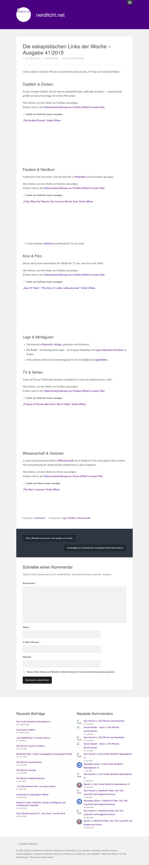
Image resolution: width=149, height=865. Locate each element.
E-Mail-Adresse (31, 642)
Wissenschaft (83, 518)
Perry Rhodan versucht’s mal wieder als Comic (49, 538)
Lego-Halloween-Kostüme (109, 350)
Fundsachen (39, 518)
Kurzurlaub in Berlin (25, 730)
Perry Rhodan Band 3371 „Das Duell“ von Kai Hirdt (40, 814)
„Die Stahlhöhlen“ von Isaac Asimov (33, 738)
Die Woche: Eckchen (26, 770)
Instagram (37, 854)
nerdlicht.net (50, 14)
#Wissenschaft (66, 460)
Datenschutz (71, 851)
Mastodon (48, 854)
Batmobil (47, 344)
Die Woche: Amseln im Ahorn (30, 746)
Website (27, 657)
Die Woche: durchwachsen (29, 762)
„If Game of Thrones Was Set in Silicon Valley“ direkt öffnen (54, 404)
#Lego (58, 344)
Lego (64, 518)
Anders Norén (46, 857)
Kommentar (29, 583)
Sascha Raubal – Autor (94, 727)
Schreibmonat (68, 854)
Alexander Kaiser (92, 764)
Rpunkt (87, 784)
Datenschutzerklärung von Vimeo (73, 476)
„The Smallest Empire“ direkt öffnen (42, 120)
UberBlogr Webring (27, 844)
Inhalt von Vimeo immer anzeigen (43, 483)
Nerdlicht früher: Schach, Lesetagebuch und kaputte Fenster (44, 754)
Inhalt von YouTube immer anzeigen (44, 114)
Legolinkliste (100, 360)
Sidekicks (49, 243)
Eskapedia (96, 851)
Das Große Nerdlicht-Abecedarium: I (33, 722)
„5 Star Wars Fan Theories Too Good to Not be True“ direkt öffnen (58, 201)
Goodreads (80, 854)
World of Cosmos (109, 851)
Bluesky (57, 854)
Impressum (59, 851)
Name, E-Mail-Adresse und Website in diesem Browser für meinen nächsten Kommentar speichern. (71, 672)
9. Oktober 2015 (32, 59)
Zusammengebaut (24, 854)
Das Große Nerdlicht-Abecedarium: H (111, 784)
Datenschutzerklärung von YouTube (74, 107)
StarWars (72, 518)
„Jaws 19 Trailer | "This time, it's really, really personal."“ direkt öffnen (59, 288)
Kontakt (48, 851)
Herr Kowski (52, 59)
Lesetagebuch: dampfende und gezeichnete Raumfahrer (95, 548)
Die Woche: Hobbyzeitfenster (30, 778)
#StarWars (80, 177)
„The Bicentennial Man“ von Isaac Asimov (36, 786)
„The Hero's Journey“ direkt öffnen (41, 489)
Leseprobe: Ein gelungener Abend (32, 795)
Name (26, 627)
